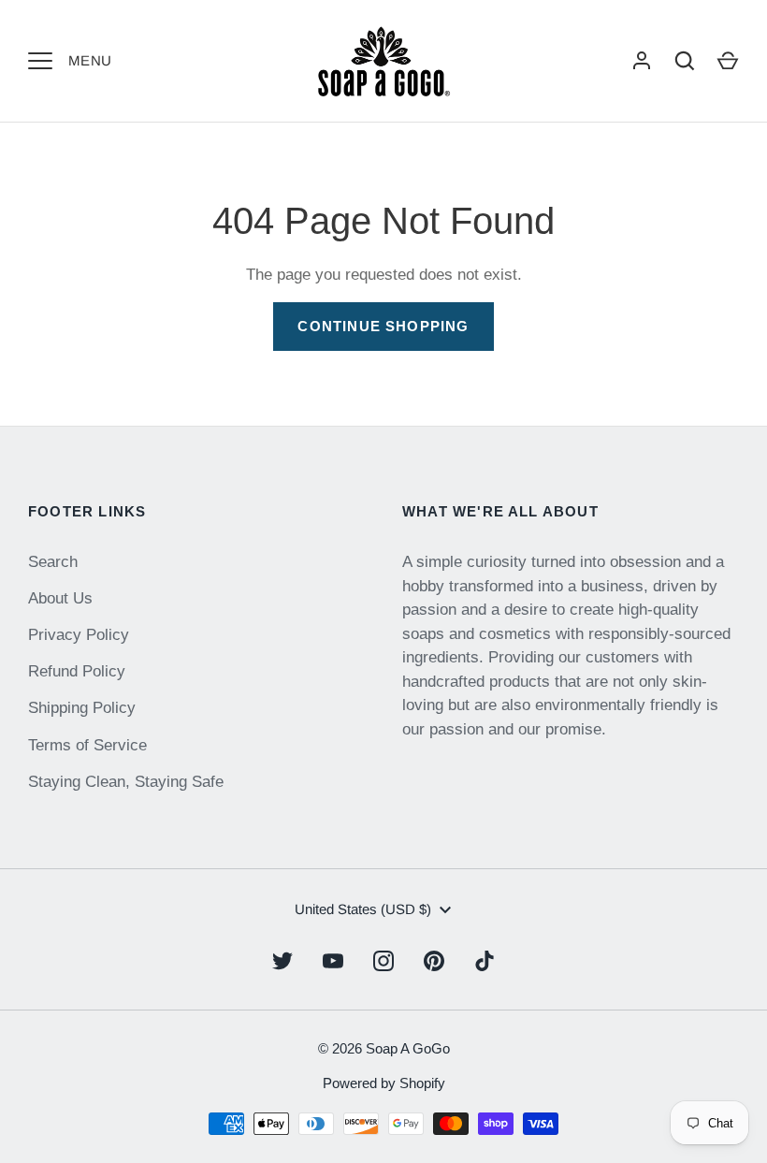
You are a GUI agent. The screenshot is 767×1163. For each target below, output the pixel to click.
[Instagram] (383, 960)
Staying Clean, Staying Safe (126, 782)
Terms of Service (87, 745)
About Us (60, 598)
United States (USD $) (363, 909)
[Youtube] (333, 960)
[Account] (641, 60)
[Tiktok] (484, 960)
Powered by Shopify (384, 1083)
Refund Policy (76, 671)
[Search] (684, 60)
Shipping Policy (82, 708)
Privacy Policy (78, 635)
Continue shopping (383, 326)
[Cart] (727, 60)
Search (53, 562)
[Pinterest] (434, 960)
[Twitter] (282, 960)
